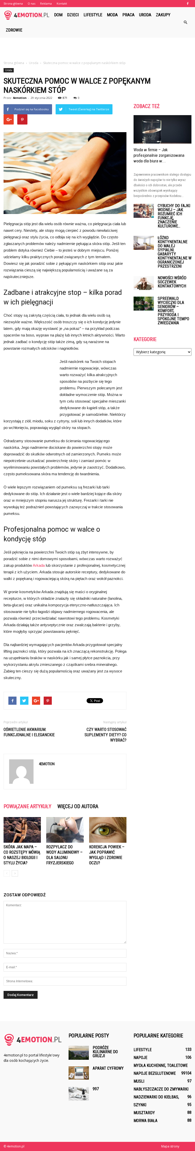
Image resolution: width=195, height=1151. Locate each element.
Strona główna (13, 3)
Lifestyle (93, 14)
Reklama (46, 3)
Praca (128, 14)
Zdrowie (14, 30)
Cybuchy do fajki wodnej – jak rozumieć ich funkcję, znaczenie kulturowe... (174, 215)
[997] (79, 1093)
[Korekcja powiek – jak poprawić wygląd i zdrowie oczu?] (107, 830)
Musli (139, 1081)
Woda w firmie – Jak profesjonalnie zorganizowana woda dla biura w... (159, 155)
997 (96, 1088)
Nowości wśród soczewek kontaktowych (172, 281)
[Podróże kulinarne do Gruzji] (79, 1053)
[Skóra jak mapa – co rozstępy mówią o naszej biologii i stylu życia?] (22, 830)
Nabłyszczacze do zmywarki (161, 1089)
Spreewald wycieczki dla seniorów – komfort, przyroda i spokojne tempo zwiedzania (173, 310)
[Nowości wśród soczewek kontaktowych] (144, 283)
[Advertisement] (97, 48)
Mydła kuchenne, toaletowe (161, 1065)
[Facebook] (187, 3)
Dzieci (73, 14)
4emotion (20, 98)
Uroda (145, 14)
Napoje (140, 1057)
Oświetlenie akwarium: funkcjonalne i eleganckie (29, 732)
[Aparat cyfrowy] (79, 1073)
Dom (58, 14)
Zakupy (163, 14)
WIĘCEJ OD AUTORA (77, 806)
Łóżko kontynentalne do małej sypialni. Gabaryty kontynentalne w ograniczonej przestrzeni (174, 252)
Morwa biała (145, 1120)
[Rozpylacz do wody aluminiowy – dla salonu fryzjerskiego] (65, 830)
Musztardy (144, 1112)
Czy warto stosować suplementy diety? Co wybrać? (105, 735)
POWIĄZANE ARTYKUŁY (27, 806)
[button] (185, 22)
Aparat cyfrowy (108, 1068)
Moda (112, 14)
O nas (31, 3)
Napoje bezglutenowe (155, 1073)
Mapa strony (170, 1146)
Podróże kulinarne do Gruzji (105, 1051)
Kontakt (62, 3)
